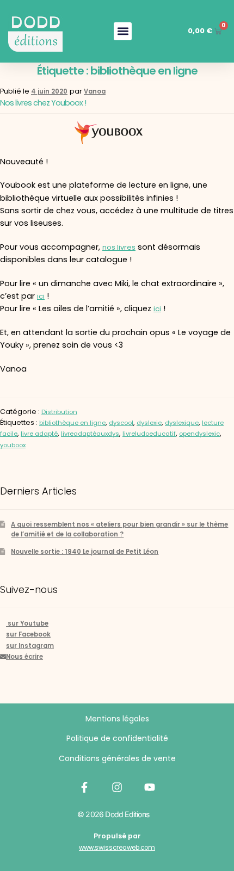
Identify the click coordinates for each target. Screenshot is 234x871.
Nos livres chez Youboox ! (43, 102)
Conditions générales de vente (117, 758)
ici (41, 296)
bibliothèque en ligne (72, 422)
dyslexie (149, 422)
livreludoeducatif (149, 433)
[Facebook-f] (84, 787)
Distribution (59, 411)
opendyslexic (199, 433)
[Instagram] (117, 787)
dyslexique (182, 422)
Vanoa (95, 91)
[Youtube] (149, 787)
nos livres (119, 247)
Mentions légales (117, 718)
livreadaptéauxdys (90, 433)
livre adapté (39, 433)
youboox (13, 445)
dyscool (121, 422)
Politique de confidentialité (117, 738)
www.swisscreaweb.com (117, 847)
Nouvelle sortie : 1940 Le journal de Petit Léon (84, 551)
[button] (123, 31)
